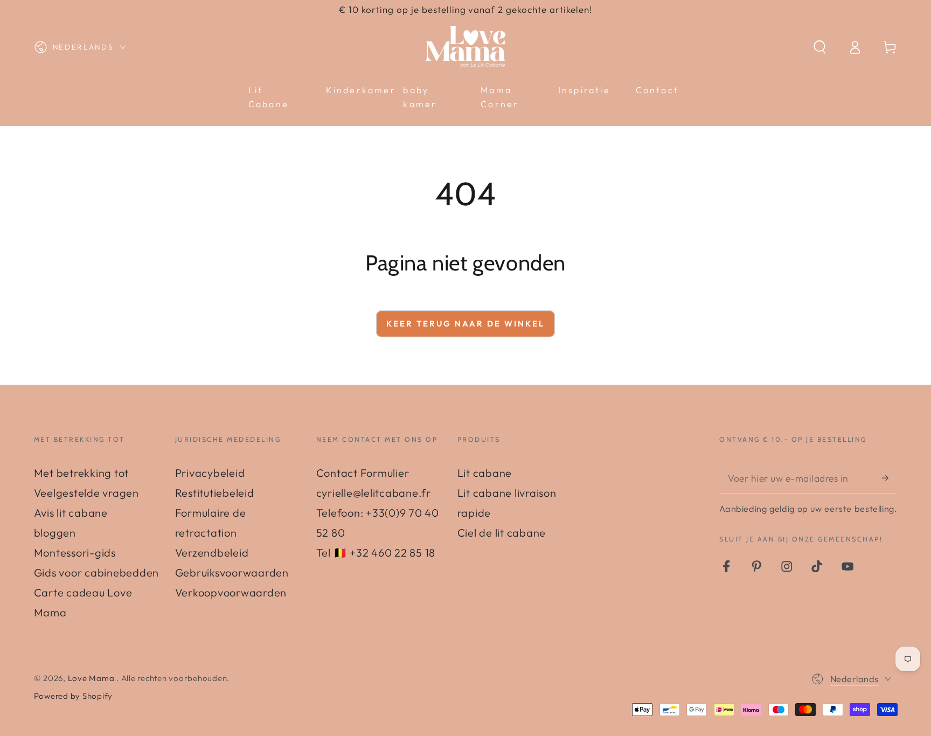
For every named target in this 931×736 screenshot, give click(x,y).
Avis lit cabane (71, 512)
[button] (819, 47)
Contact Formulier (362, 473)
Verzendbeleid (212, 552)
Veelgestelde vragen (86, 492)
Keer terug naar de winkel (465, 323)
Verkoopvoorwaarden (231, 592)
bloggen (55, 532)
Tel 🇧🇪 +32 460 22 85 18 (376, 552)
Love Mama (92, 678)
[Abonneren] (890, 477)
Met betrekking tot (81, 473)
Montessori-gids (75, 552)
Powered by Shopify (73, 696)
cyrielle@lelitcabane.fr (373, 492)
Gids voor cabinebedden (96, 572)
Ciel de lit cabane (501, 532)
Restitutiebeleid (214, 492)
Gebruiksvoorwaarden (232, 572)
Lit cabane (484, 473)
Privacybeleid (210, 473)
